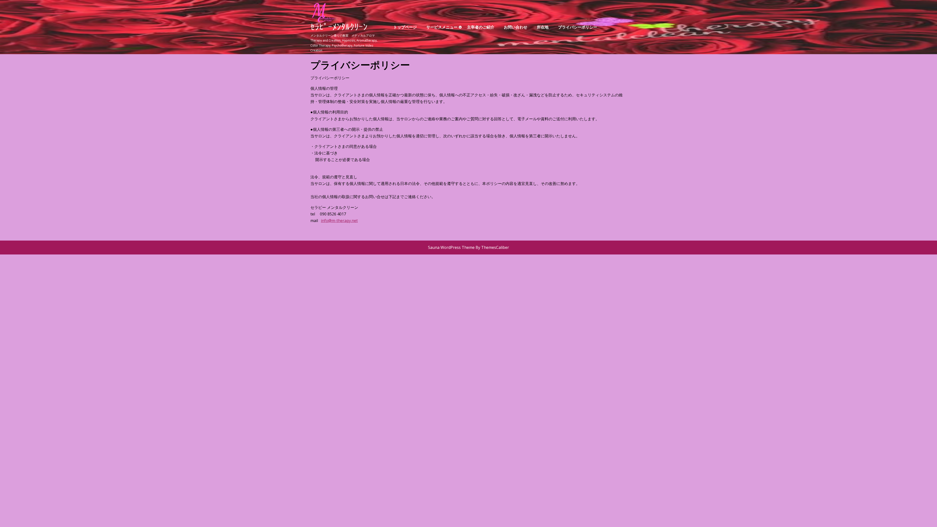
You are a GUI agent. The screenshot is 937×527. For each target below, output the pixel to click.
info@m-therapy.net (339, 220)
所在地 (543, 27)
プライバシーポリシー (577, 27)
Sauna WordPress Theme (451, 247)
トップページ (405, 27)
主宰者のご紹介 (480, 27)
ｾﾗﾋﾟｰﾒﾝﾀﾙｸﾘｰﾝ (338, 28)
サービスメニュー (442, 27)
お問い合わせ (515, 27)
